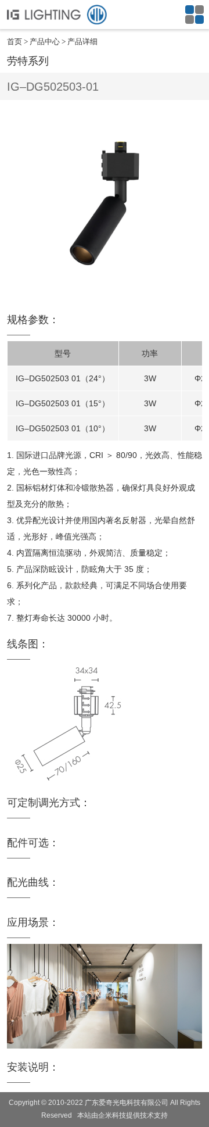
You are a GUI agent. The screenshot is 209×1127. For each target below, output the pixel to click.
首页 (14, 41)
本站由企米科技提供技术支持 (122, 1115)
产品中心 (45, 41)
